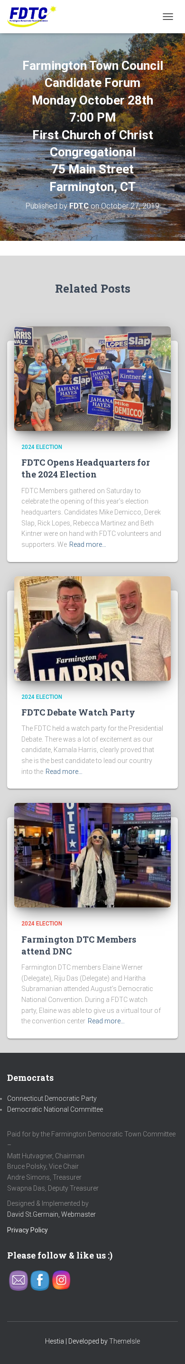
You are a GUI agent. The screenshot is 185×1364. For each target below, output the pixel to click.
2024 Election (41, 447)
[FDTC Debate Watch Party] (92, 627)
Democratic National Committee (55, 1109)
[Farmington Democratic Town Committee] (36, 17)
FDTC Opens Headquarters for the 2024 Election (85, 468)
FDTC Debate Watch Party (78, 712)
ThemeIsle (124, 1341)
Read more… (87, 544)
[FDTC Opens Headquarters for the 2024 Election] (92, 378)
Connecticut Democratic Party (52, 1098)
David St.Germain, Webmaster (51, 1214)
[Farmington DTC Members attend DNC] (92, 854)
